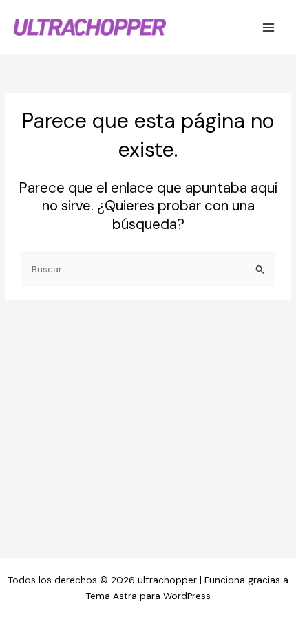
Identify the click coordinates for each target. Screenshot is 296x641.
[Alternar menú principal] (269, 27)
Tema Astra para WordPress (148, 595)
